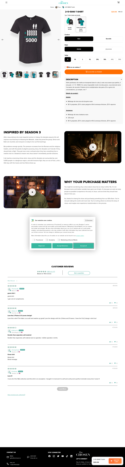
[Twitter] (58, 456)
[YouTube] (62, 456)
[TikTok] (67, 456)
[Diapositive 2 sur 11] (11, 74)
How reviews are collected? (16, 395)
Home (52, 7)
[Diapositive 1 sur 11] (4, 74)
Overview (89, 220)
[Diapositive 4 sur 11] (26, 74)
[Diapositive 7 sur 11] (48, 74)
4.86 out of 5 (51, 272)
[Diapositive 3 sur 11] (19, 74)
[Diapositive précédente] (2, 40)
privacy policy (80, 236)
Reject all (42, 246)
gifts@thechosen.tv (15, 458)
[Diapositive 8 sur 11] (55, 74)
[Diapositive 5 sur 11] (33, 74)
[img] (12, 286)
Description (72, 79)
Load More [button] (62, 389)
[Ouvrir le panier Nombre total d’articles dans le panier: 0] (118, 2)
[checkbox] (37, 240)
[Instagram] (53, 456)
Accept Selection (62, 246)
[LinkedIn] (71, 456)
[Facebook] (49, 456)
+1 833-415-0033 (14, 465)
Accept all (83, 246)
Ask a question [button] (79, 273)
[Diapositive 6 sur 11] (41, 74)
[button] (110, 302)
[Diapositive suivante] (59, 40)
